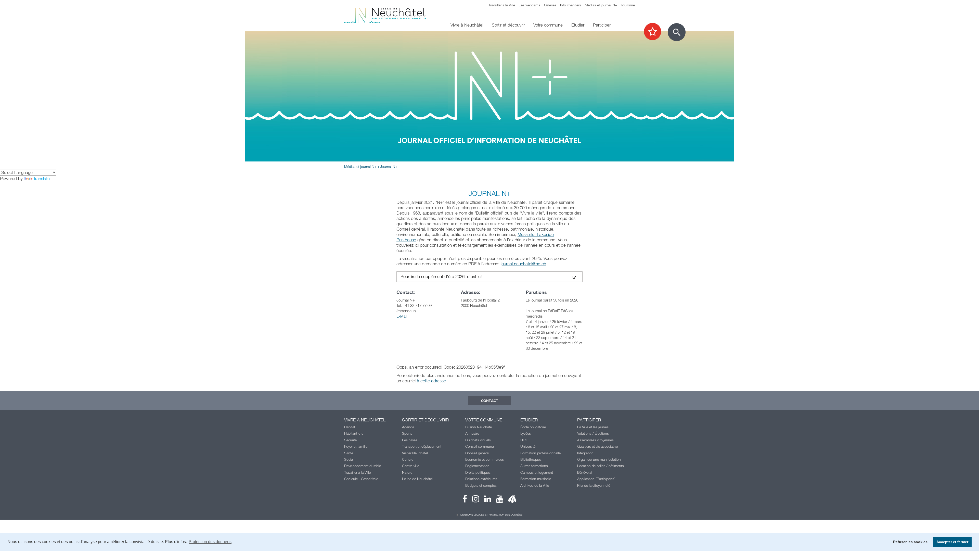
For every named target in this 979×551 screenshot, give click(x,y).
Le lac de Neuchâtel (417, 479)
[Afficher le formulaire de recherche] (676, 32)
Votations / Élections (593, 433)
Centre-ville (410, 466)
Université (527, 446)
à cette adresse (431, 380)
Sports (407, 433)
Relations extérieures (481, 479)
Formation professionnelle (540, 453)
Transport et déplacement (421, 446)
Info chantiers (570, 5)
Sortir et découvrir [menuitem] (508, 25)
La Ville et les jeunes (593, 427)
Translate (41, 178)
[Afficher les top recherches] (655, 32)
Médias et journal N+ (601, 5)
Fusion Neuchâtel (479, 427)
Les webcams (529, 5)
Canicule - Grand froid (361, 479)
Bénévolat (584, 472)
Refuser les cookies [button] (910, 542)
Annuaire (472, 433)
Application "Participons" (596, 479)
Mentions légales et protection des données (491, 514)
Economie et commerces (484, 459)
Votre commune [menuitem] (548, 25)
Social (349, 459)
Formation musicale (535, 479)
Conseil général (477, 453)
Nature (407, 472)
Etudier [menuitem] (577, 25)
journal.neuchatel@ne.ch (523, 263)
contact (489, 401)
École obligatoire (533, 427)
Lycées (525, 433)
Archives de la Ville (534, 485)
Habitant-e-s (353, 433)
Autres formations (534, 466)
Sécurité (350, 440)
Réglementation (477, 466)
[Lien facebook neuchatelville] (464, 500)
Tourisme (628, 5)
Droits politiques (478, 472)
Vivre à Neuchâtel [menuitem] (466, 25)
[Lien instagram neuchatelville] (473, 500)
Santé (348, 453)
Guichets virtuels (478, 440)
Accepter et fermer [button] (952, 542)
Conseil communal (480, 446)
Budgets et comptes (481, 485)
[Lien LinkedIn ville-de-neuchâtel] (485, 500)
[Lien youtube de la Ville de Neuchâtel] (497, 500)
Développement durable (362, 466)
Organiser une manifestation (599, 459)
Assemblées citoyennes (595, 440)
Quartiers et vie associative (597, 446)
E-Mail (401, 316)
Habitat (349, 427)
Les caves (409, 440)
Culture (407, 459)
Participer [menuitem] (602, 25)
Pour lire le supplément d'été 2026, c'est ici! (441, 276)
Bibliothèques (531, 459)
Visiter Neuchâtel (415, 453)
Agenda (408, 427)
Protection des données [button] (210, 542)
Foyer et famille (355, 446)
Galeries (550, 5)
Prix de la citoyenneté (593, 485)
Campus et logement (536, 472)
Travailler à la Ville (501, 5)
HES (523, 440)
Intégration (585, 453)
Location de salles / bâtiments (600, 466)
